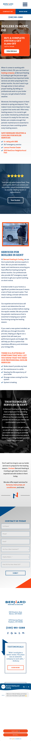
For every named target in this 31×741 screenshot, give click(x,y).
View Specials (11, 51)
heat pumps (17, 485)
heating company (7, 73)
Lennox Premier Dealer (12, 148)
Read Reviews (15, 200)
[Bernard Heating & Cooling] (7, 4)
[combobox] (15, 549)
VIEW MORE (15, 668)
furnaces (9, 485)
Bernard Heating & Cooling (13, 259)
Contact (11, 468)
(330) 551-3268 (15, 17)
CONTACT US (8, 12)
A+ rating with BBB (11, 142)
